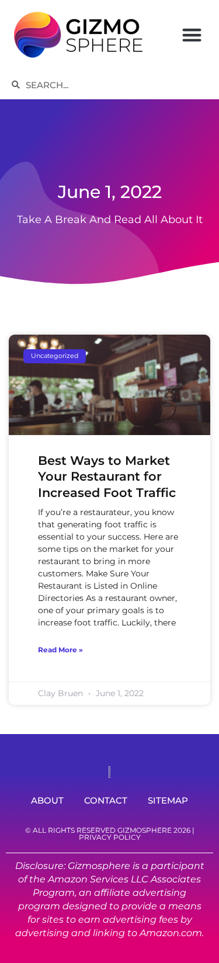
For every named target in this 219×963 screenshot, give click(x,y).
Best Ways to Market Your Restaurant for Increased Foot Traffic (107, 476)
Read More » (60, 649)
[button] (191, 34)
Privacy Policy (110, 837)
